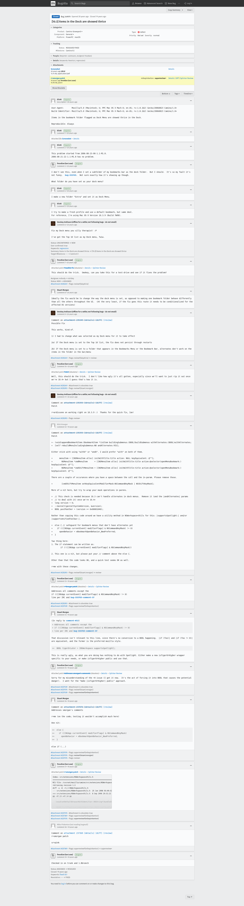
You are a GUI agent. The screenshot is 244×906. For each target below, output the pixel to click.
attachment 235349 (73, 320)
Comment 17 (61, 767)
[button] (187, 3)
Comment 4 (61, 191)
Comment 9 (61, 314)
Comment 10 (62, 366)
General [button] (70, 34)
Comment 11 (61, 397)
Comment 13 (61, 581)
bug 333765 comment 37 (82, 597)
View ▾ (189, 10)
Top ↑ (189, 897)
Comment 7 (61, 263)
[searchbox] (100, 3)
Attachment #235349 (59, 284)
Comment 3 (61, 166)
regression (64, 248)
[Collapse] (191, 101)
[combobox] (100, 3)
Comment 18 (62, 827)
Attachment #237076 (59, 690)
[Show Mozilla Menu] (53, 3)
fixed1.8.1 (63, 874)
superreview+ (160, 78)
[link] (81, 791)
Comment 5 (61, 206)
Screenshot (55, 69)
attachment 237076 (73, 707)
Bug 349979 (65, 16)
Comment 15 (61, 668)
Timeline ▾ (188, 94)
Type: (134, 32)
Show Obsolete (58, 88)
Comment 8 (61, 293)
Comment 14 (61, 615)
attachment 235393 (73, 403)
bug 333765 (70, 175)
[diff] (98, 320)
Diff (177, 78)
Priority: (132, 35)
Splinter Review (186, 78)
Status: (62, 48)
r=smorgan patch (58, 78)
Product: (61, 31)
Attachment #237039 (59, 606)
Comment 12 (61, 427)
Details (171, 69)
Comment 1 (61, 133)
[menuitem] (137, 3)
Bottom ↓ (166, 94)
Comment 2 (61, 148)
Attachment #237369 (59, 816)
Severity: (148, 35)
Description (61, 102)
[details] (89, 320)
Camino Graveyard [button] (74, 31)
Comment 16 (61, 701)
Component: (59, 34)
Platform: (61, 37)
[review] (107, 320)
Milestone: (60, 51)
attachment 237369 (73, 833)
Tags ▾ (177, 94)
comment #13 (72, 620)
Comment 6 (61, 225)
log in (63, 884)
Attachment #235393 (59, 388)
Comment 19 (61, 857)
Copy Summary (174, 10)
